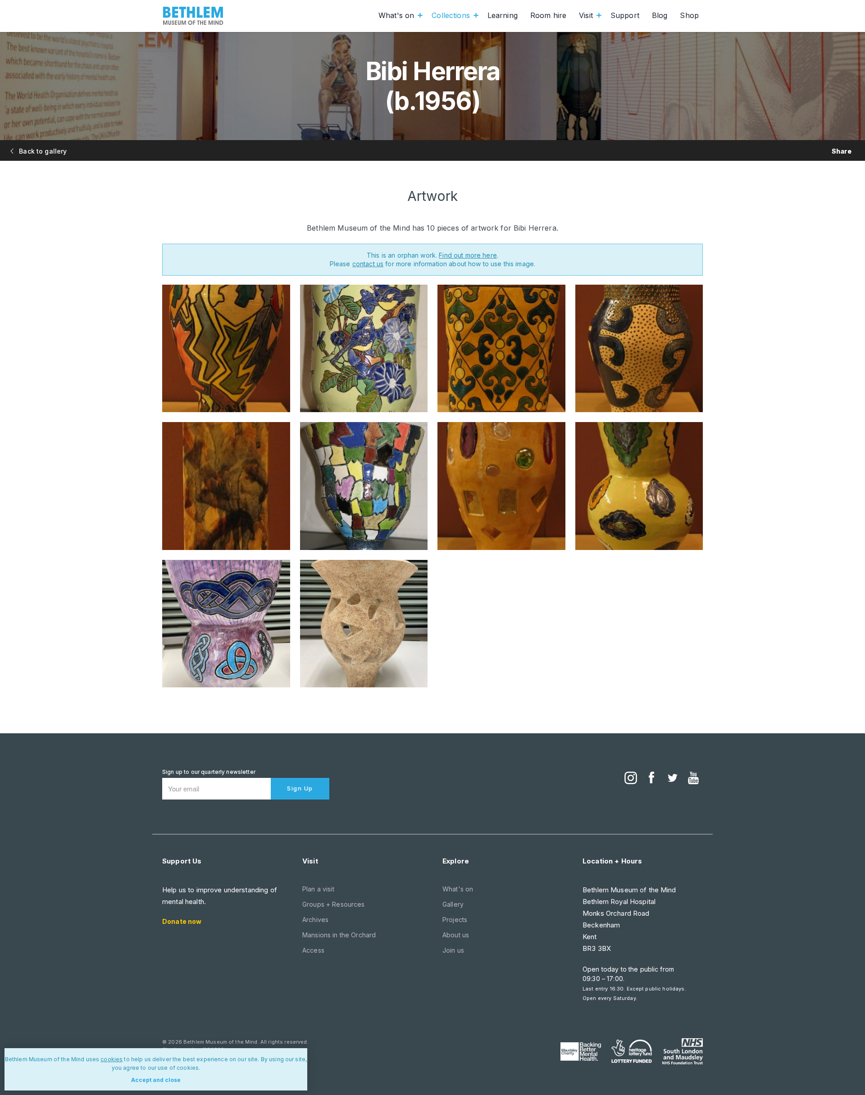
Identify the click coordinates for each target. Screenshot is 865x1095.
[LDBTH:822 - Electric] (226, 349)
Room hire (548, 15)
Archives (315, 919)
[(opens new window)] (630, 778)
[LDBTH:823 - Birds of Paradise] (364, 349)
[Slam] (682, 1051)
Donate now (181, 921)
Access (313, 950)
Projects (454, 919)
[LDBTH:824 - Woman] (501, 349)
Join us (453, 950)
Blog (660, 15)
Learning (502, 15)
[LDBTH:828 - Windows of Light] (501, 486)
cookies (111, 1059)
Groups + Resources (333, 904)
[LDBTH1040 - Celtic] (226, 624)
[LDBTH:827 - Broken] (364, 486)
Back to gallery (42, 151)
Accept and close (156, 1080)
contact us (367, 264)
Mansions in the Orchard (339, 935)
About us (455, 935)
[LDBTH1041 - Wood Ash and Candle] (364, 624)
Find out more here (468, 255)
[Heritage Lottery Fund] (631, 1051)
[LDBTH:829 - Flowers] (639, 486)
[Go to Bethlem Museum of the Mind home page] (193, 16)
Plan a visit (318, 889)
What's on (396, 15)
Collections (451, 15)
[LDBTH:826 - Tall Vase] (226, 486)
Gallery (453, 904)
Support (624, 15)
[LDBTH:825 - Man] (639, 349)
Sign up (300, 788)
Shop (689, 15)
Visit (586, 15)
